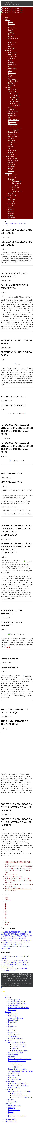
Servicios (11, 212)
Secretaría (8, 87)
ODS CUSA (12, 73)
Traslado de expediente (16, 104)
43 (5, 914)
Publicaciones (16, 181)
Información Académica (12, 90)
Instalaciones (12, 54)
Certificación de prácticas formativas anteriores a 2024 (13, 140)
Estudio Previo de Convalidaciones (19, 1059)
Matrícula (15, 130)
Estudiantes (12, 69)
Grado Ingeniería (11, 23)
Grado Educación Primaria (11, 34)
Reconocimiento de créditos (13, 133)
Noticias (11, 193)
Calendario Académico (16, 94)
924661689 (8, 2)
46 (5, 920)
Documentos (12, 150)
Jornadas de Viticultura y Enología (12, 177)
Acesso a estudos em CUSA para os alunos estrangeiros (20, 979)
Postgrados (12, 48)
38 (5, 904)
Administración (9, 156)
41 (5, 910)
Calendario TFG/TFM (15, 98)
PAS (9, 67)
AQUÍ (24, 413)
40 (5, 908)
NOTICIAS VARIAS (11, 874)
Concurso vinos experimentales (22, 1098)
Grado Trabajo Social (15, 1006)
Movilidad (11, 114)
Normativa (15, 101)
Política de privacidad (11, 84)
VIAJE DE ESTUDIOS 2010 (13, 876)
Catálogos (11, 203)
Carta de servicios (11, 147)
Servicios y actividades (12, 108)
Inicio (6, 18)
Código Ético (12, 75)
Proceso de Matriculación (12, 123)
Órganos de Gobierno (12, 57)
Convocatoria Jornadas (16, 184)
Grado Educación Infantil (11, 28)
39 (5, 906)
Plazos (14, 126)
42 (5, 912)
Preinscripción (17, 128)
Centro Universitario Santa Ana (15, 223)
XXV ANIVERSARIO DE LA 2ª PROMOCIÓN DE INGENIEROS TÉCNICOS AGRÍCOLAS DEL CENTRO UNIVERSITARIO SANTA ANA (19, 869)
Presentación (12, 52)
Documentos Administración (13, 160)
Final (6, 924)
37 (5, 902)
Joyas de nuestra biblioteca (11, 216)
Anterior (7, 900)
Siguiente (8, 922)
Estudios (7, 20)
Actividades (8, 173)
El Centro (8, 50)
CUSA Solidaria (13, 81)
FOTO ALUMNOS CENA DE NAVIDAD (17, 878)
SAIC (10, 71)
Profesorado (12, 65)
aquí (8, 647)
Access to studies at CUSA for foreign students (11, 167)
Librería (10, 210)
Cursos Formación (11, 1121)
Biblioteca (8, 197)
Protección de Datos (13, 986)
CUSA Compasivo (12, 78)
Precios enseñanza (12, 153)
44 (5, 916)
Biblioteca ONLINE (11, 200)
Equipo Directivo (11, 62)
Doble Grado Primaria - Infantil (12, 44)
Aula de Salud (12, 195)
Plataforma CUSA (10, 1119)
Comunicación (13, 112)
